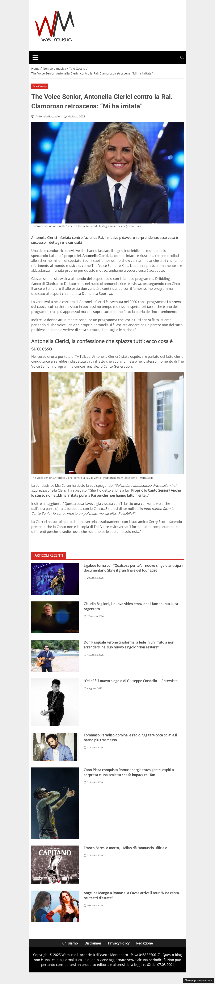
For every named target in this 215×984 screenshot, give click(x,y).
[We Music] (55, 25)
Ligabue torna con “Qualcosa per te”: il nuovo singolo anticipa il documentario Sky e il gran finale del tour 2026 (134, 568)
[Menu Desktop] (35, 57)
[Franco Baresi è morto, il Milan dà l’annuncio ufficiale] (55, 865)
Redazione (144, 943)
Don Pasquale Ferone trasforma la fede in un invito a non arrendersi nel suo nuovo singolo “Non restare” (129, 644)
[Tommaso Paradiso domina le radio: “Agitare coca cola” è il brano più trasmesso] (55, 747)
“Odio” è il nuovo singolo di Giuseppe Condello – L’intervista (131, 680)
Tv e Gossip (40, 86)
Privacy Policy (119, 943)
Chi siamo (70, 943)
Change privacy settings (198, 980)
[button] (182, 57)
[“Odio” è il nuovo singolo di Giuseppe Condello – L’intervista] (55, 702)
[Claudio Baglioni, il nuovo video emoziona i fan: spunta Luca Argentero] (55, 617)
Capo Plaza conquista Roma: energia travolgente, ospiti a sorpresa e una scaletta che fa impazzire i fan (129, 772)
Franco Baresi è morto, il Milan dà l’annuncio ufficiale (125, 848)
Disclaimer (93, 943)
